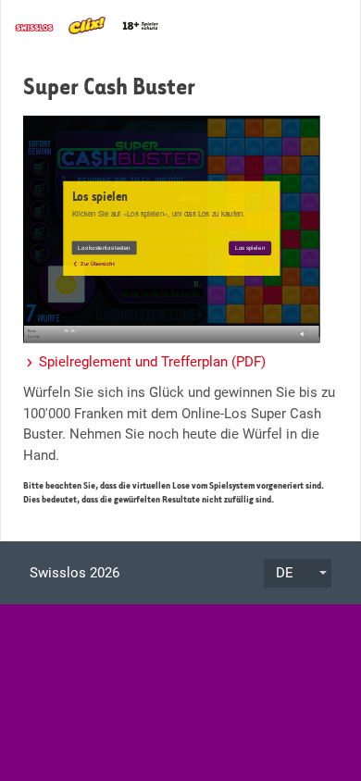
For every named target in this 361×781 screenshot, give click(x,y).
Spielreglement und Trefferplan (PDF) (152, 361)
